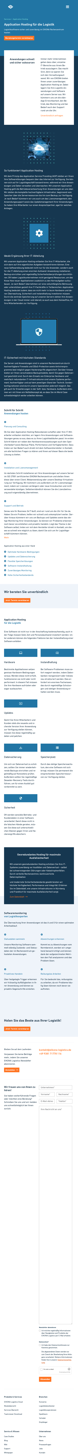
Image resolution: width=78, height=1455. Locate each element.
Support (7, 1449)
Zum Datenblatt (17, 897)
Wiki (5, 1445)
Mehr (6, 538)
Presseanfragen (45, 1445)
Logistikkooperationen (47, 1410)
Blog (6, 1441)
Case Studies (9, 1437)
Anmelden (10, 1070)
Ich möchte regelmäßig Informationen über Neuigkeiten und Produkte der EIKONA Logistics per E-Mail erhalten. (56, 1333)
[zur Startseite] (10, 8)
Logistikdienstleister (47, 1406)
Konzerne (42, 1402)
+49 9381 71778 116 (50, 1053)
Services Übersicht (11, 1410)
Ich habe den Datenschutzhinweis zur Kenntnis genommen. (55, 1346)
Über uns (42, 1437)
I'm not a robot (48, 1369)
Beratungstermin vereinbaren (19, 38)
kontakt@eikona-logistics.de (55, 1049)
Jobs (41, 1449)
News (41, 1441)
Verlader (42, 1418)
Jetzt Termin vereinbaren (17, 600)
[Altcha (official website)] (69, 1370)
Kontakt (42, 1453)
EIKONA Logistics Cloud (13, 1402)
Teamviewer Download (13, 1414)
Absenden (45, 1379)
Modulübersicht (10, 1406)
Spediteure (43, 1414)
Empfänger (43, 1422)
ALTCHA (68, 1372)
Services (7, 19)
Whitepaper (8, 1453)
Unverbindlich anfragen (52, 116)
